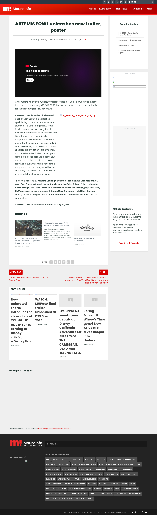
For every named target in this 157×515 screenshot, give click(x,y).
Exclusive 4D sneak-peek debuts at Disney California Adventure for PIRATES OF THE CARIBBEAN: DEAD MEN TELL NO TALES (70, 332)
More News (121, 9)
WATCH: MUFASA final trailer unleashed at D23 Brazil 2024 (45, 310)
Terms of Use (86, 512)
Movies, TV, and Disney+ (71, 39)
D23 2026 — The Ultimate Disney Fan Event (128, 34)
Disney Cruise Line (69, 469)
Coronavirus (76, 459)
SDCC (132, 484)
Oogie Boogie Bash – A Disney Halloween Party (65, 484)
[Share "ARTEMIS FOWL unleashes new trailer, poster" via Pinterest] (64, 262)
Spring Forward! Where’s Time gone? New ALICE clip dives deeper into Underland (94, 325)
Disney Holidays (85, 469)
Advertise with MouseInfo (115, 512)
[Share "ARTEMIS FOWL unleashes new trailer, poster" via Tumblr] (59, 262)
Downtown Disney (54, 474)
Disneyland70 (114, 469)
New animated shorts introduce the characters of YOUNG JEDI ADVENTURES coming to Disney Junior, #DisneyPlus (21, 320)
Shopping (50, 489)
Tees (117, 489)
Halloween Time (111, 474)
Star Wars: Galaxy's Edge (80, 489)
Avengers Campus (60, 459)
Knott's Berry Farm (129, 474)
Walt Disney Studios (84, 499)
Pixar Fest (103, 484)
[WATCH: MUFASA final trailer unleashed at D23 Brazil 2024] (46, 294)
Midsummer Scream (126, 45)
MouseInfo (103, 479)
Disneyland (100, 469)
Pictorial (92, 484)
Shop (149, 9)
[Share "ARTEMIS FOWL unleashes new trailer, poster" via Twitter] (55, 262)
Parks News (105, 9)
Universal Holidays (130, 489)
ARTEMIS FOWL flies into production (84, 239)
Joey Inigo (44, 39)
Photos (92, 9)
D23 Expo (101, 459)
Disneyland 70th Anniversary (129, 40)
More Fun (137, 9)
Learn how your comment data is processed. (55, 429)
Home (63, 512)
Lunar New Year (64, 479)
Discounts (50, 464)
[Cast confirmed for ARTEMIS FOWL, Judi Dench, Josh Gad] (58, 230)
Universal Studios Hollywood (128, 494)
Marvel (77, 479)
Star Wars (61, 489)
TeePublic (108, 489)
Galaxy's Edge (71, 474)
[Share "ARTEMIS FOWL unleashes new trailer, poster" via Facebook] (51, 262)
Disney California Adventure (84, 464)
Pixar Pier (115, 484)
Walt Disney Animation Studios (59, 499)
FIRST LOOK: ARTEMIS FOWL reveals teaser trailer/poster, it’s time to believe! (27, 241)
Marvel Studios (89, 479)
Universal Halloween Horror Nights (129, 52)
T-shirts (97, 489)
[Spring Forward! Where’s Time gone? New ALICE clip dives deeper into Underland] (95, 300)
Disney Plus (127, 469)
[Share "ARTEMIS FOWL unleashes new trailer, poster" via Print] (72, 262)
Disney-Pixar (64, 464)
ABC (47, 459)
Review (124, 484)
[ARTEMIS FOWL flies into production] (87, 228)
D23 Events (89, 459)
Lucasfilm (50, 479)
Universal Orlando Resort (57, 494)
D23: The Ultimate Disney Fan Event (122, 459)
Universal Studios (79, 494)
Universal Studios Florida (101, 494)
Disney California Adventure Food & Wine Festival (120, 464)
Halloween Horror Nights (91, 474)
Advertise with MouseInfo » (129, 243)
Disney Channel (52, 469)
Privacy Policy (73, 512)
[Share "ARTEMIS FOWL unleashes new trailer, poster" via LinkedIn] (68, 262)
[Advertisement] (129, 162)
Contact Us (98, 512)
